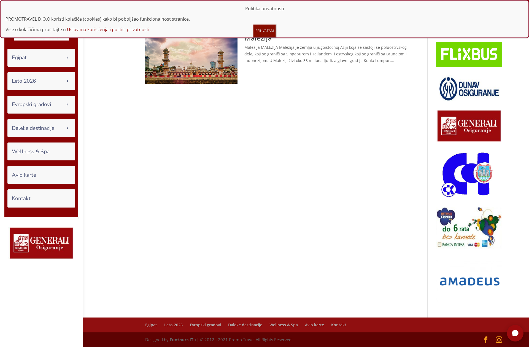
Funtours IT (181, 339)
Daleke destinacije (33, 128)
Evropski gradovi (31, 104)
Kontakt (21, 198)
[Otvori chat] (515, 333)
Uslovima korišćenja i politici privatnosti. (108, 29)
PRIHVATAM (264, 30)
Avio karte (24, 175)
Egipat (19, 57)
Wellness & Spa (31, 151)
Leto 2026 (24, 81)
